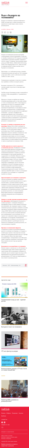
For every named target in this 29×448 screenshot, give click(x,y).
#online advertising (14, 265)
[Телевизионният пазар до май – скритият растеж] (14, 290)
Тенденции (15, 413)
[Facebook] (2, 32)
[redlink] (5, 409)
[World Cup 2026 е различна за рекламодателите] (14, 389)
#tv (20, 265)
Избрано (8, 413)
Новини (3, 413)
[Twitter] (5, 32)
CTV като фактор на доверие (9, 351)
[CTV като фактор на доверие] (14, 340)
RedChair (3, 416)
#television (5, 265)
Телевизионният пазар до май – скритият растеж (13, 300)
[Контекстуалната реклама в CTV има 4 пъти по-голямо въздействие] (14, 361)
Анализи (21, 413)
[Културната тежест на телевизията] (14, 316)
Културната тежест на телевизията (11, 327)
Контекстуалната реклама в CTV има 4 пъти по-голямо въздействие (14, 369)
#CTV (9, 265)
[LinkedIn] (11, 32)
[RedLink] (5, 3)
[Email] (8, 32)
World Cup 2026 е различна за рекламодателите (9, 400)
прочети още (5, 280)
